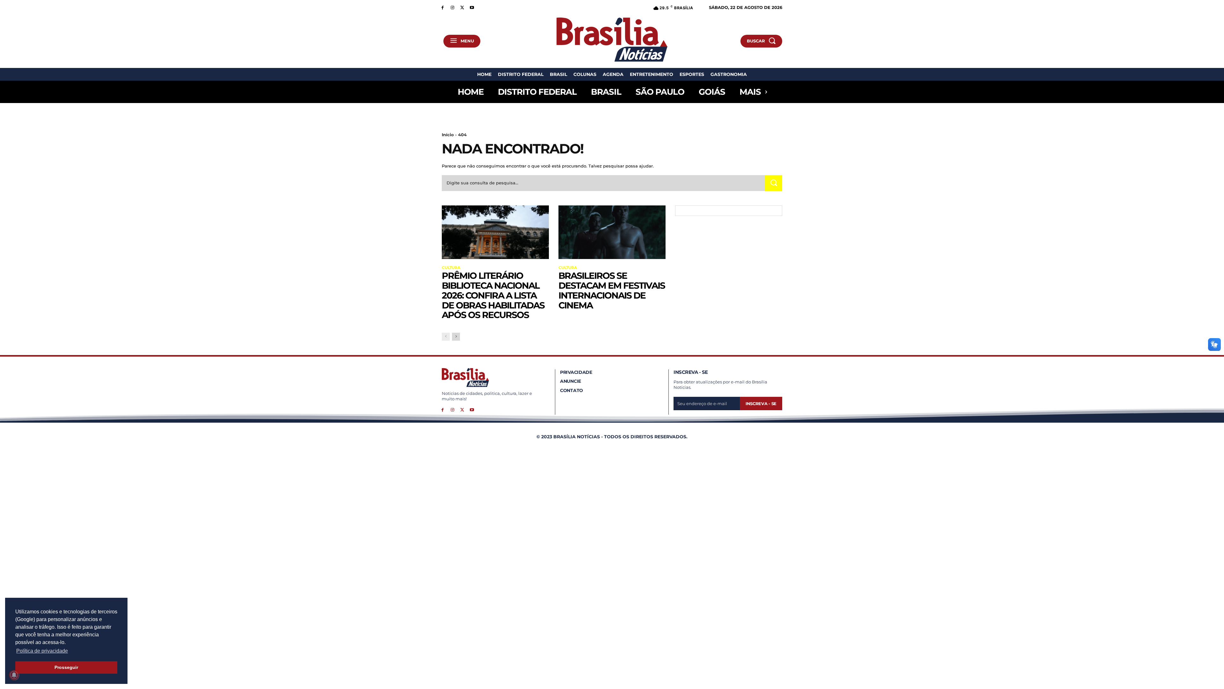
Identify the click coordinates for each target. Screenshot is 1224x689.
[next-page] (456, 337)
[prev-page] (446, 337)
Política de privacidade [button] (42, 651)
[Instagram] (452, 7)
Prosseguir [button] (66, 667)
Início (448, 134)
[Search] (773, 183)
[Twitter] (462, 7)
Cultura (451, 267)
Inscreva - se (761, 403)
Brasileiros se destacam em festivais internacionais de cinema (611, 290)
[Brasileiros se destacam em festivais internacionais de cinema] (612, 232)
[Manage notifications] (14, 675)
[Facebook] (442, 7)
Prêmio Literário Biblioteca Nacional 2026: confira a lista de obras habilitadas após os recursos (493, 295)
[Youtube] (472, 7)
